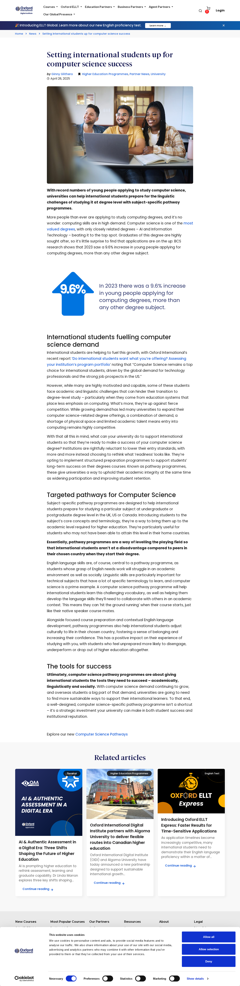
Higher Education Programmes (105, 74)
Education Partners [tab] (98, 6)
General (72, 773)
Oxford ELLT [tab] (70, 6)
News (32, 34)
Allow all (208, 936)
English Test (212, 773)
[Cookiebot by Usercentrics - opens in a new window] (24, 979)
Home (19, 34)
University (158, 74)
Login (220, 10)
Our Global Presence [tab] (58, 14)
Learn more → (158, 25)
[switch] (107, 979)
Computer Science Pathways (101, 734)
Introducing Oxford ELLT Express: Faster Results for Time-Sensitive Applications (189, 825)
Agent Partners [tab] (160, 6)
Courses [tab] (49, 6)
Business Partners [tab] (131, 6)
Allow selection (209, 949)
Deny (208, 961)
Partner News (139, 74)
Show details (195, 978)
